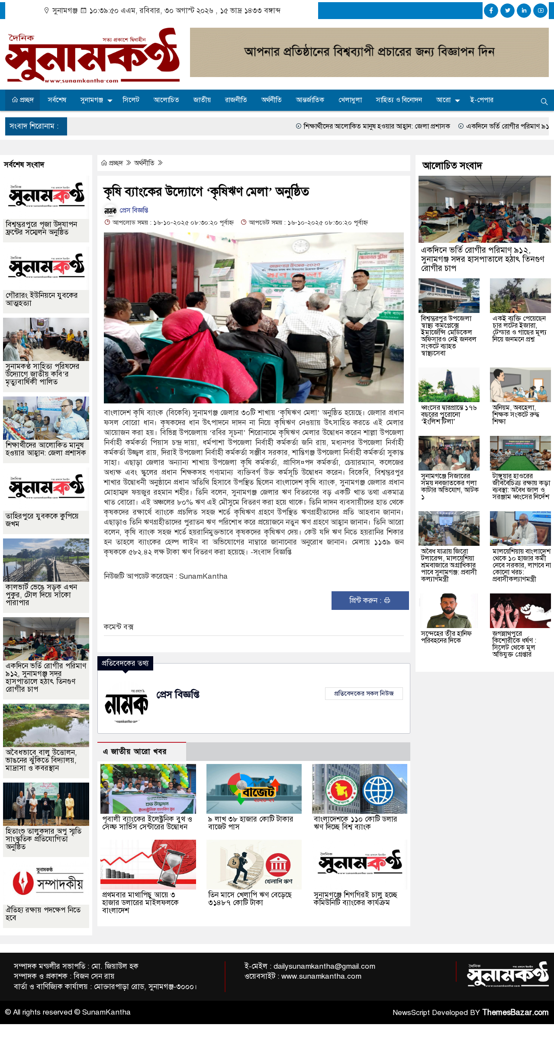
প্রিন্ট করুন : (366, 600)
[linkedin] (524, 10)
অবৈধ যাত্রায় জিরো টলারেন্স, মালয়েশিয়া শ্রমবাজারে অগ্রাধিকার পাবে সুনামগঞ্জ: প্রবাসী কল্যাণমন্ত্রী (449, 565)
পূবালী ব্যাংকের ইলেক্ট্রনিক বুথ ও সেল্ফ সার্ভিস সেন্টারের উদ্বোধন (147, 823)
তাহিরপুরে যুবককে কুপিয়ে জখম (42, 520)
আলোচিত (166, 100)
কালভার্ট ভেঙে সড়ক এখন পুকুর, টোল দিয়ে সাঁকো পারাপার (41, 595)
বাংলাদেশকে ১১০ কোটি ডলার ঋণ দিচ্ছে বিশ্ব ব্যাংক (355, 823)
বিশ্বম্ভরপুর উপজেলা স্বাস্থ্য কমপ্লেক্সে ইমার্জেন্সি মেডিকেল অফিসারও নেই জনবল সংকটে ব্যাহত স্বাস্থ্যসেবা (449, 336)
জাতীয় (202, 100)
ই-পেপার (481, 100)
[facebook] (491, 10)
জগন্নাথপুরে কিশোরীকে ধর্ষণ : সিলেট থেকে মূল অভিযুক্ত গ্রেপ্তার (514, 644)
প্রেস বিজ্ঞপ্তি (133, 210)
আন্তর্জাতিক (310, 100)
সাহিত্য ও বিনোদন (399, 100)
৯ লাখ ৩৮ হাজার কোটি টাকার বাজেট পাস (250, 823)
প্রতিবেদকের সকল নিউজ (364, 693)
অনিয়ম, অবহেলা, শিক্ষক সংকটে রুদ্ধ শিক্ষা (516, 414)
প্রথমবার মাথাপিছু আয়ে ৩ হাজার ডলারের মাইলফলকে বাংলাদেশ (140, 902)
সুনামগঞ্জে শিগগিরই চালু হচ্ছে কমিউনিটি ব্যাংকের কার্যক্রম (355, 898)
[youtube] (540, 10)
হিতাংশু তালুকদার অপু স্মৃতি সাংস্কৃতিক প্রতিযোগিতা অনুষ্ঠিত (43, 839)
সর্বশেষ (57, 100)
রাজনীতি (236, 100)
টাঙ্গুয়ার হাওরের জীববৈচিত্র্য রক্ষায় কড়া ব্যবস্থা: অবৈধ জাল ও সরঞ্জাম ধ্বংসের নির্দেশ (521, 486)
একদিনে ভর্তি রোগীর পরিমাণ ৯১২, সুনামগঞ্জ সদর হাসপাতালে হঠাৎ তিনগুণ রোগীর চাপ (46, 677)
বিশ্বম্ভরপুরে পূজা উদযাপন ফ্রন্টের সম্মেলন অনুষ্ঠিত (41, 228)
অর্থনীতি (271, 100)
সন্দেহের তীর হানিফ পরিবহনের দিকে (446, 637)
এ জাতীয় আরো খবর (135, 751)
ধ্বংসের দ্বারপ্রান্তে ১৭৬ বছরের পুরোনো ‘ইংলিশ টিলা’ (449, 414)
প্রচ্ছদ (26, 100)
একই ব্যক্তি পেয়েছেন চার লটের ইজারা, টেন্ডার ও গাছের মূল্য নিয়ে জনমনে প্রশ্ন (520, 329)
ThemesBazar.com (515, 1012)
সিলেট (131, 100)
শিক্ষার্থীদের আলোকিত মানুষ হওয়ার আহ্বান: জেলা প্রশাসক (318, 126)
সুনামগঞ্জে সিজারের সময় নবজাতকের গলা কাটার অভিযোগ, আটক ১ (450, 486)
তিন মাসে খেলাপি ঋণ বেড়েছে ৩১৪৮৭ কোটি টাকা (250, 898)
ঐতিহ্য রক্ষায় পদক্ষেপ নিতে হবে (43, 914)
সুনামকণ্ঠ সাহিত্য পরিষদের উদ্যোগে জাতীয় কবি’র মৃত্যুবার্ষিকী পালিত (43, 374)
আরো (443, 100)
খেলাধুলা (350, 100)
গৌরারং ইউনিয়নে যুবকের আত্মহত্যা (42, 299)
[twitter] (507, 10)
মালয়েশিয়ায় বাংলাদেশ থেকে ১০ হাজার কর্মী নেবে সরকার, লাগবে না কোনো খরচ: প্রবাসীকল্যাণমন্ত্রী (522, 565)
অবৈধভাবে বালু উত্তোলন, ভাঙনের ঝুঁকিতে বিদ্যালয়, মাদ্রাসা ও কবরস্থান (41, 760)
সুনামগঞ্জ (92, 100)
